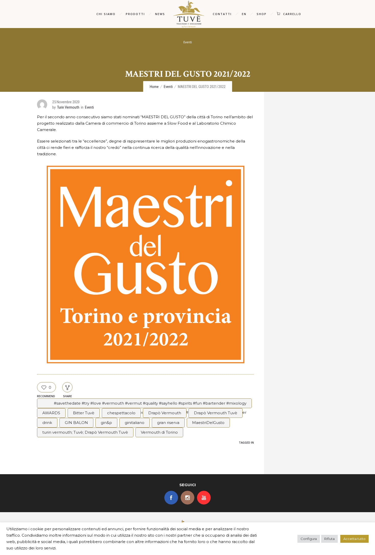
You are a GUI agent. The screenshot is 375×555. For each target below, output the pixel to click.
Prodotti (135, 14)
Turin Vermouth (68, 107)
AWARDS (51, 412)
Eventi (168, 86)
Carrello (292, 14)
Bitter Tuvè (83, 412)
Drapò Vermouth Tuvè (215, 412)
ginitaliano (134, 422)
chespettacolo (121, 412)
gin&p (106, 422)
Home (154, 86)
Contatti (222, 14)
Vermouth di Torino (159, 432)
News (160, 14)
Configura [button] (309, 539)
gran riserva (168, 422)
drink (47, 422)
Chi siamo (106, 14)
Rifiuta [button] (329, 539)
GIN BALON (76, 422)
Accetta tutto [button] (354, 539)
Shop (262, 14)
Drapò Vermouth (164, 412)
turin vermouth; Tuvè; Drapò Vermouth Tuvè (85, 432)
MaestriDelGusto (208, 422)
